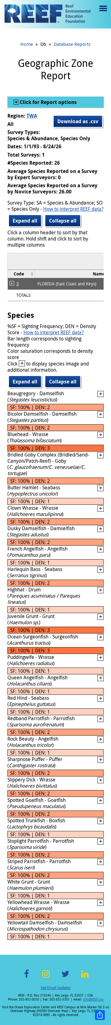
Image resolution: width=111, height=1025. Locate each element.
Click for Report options (47, 102)
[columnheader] (21, 274)
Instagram (46, 977)
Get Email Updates (55, 987)
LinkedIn (84, 977)
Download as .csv (77, 121)
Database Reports (72, 44)
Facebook (26, 977)
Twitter (65, 977)
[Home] (47, 14)
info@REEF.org (93, 999)
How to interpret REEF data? (73, 208)
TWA (32, 115)
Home (26, 44)
